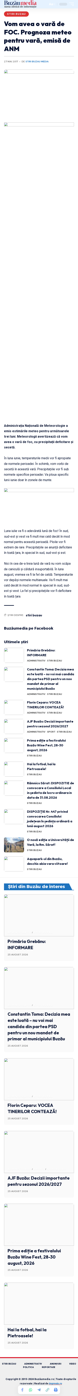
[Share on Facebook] (22, 1390)
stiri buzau (34, 615)
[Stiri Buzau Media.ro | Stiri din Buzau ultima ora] (20, 4)
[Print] (56, 1390)
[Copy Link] (47, 1390)
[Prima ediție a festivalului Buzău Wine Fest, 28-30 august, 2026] (14, 745)
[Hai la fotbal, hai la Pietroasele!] (14, 769)
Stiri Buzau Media (37, 61)
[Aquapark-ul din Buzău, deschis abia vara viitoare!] (14, 863)
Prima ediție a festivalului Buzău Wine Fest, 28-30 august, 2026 (46, 745)
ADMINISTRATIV (36, 660)
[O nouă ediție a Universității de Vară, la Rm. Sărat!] (14, 844)
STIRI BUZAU (16, 13)
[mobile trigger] (70, 4)
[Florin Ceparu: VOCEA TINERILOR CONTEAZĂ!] (14, 707)
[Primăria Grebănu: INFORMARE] (14, 655)
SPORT (51, 731)
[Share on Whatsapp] (30, 1390)
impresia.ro (55, 1383)
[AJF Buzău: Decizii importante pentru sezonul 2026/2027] (14, 726)
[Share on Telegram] (39, 1390)
